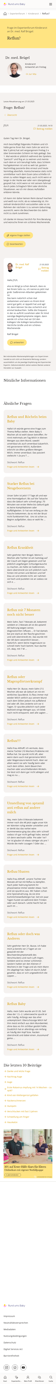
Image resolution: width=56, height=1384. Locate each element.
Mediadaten (10, 1329)
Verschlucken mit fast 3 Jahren (22, 1111)
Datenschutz (10, 1342)
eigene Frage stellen (20, 235)
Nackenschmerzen (16, 1100)
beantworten (16, 244)
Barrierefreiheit (11, 1355)
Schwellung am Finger (18, 1116)
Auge (9, 1082)
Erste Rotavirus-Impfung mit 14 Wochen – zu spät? (29, 1089)
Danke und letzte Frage (18, 1071)
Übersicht (12, 115)
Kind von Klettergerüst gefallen (22, 1095)
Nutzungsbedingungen (15, 1336)
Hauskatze (12, 1122)
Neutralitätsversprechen (16, 1322)
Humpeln (11, 1106)
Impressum (9, 1316)
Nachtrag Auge (14, 1076)
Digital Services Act (13, 1349)
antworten (19, 342)
